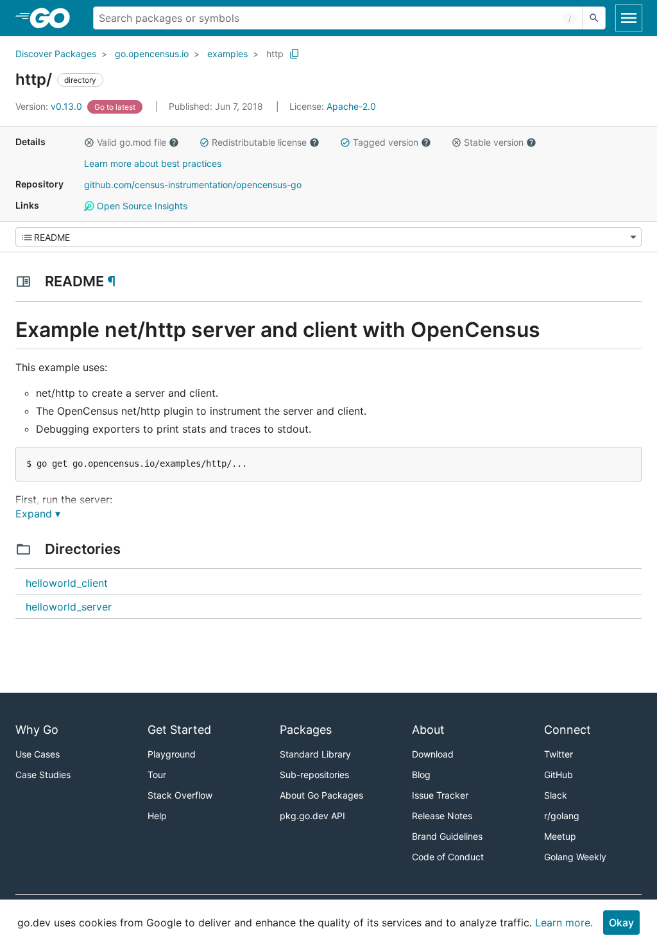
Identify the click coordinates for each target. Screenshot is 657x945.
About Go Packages (321, 795)
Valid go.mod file (131, 142)
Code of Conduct (448, 856)
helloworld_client (67, 583)
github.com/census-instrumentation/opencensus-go (193, 184)
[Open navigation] (629, 18)
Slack (555, 795)
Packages (306, 729)
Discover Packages (55, 53)
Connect (567, 729)
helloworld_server (69, 606)
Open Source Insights (140, 205)
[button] (89, 142)
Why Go (36, 729)
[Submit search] (594, 18)
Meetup (560, 836)
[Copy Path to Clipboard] (294, 54)
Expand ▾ (37, 513)
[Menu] (328, 237)
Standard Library (315, 754)
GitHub (558, 774)
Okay (621, 922)
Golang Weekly (575, 856)
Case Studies (43, 774)
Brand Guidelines (447, 836)
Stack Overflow (180, 795)
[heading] (54, 18)
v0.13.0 (50, 106)
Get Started (179, 729)
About (428, 729)
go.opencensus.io (152, 53)
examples (227, 53)
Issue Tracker (440, 795)
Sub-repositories (314, 774)
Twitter (558, 754)
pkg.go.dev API (312, 815)
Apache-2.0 (351, 106)
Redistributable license (259, 142)
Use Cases (37, 754)
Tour (157, 774)
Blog (421, 774)
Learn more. (564, 922)
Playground (172, 754)
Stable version (493, 142)
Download (433, 754)
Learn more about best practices (152, 163)
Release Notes (442, 815)
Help (157, 815)
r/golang (561, 815)
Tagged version (385, 142)
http (275, 53)
